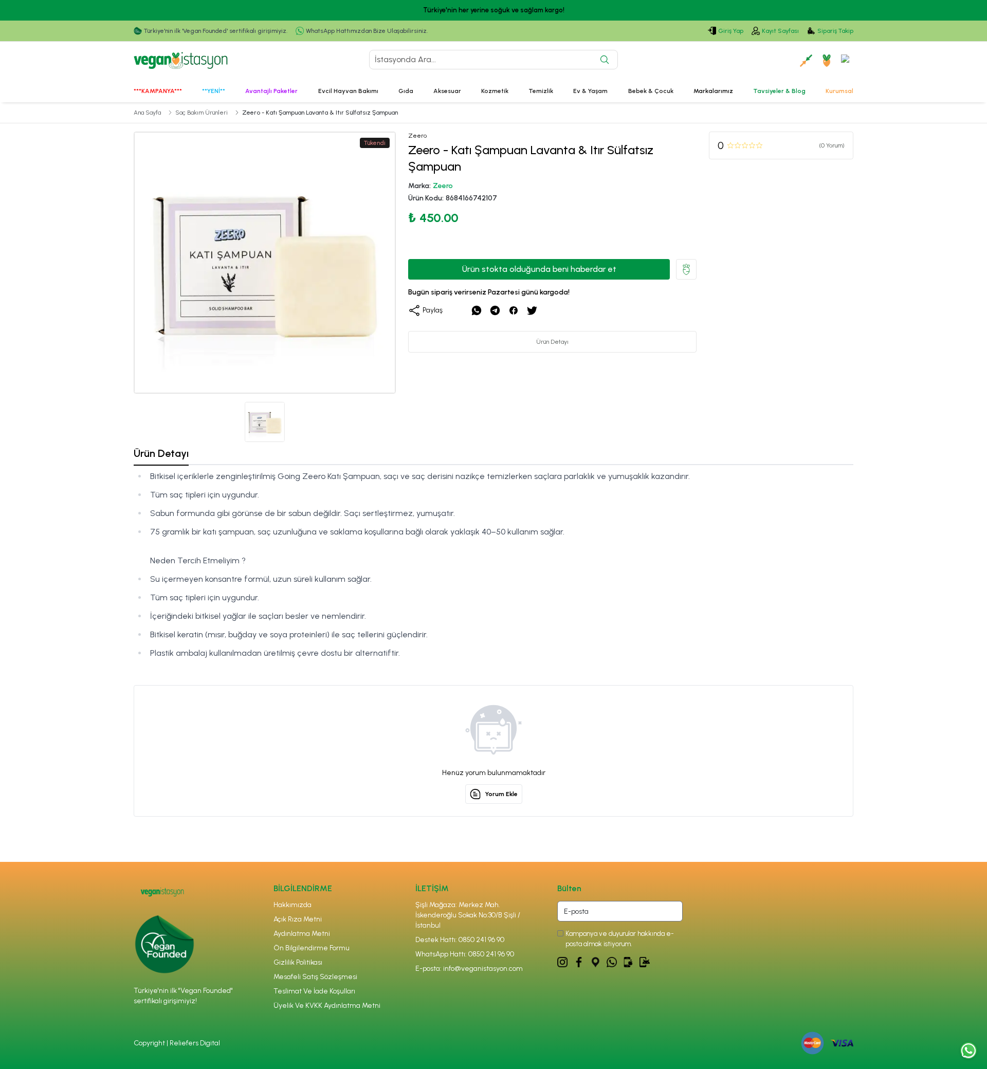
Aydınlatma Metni (301, 933)
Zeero (443, 185)
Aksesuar (447, 91)
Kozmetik (494, 91)
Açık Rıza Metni (297, 919)
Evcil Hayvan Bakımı (348, 91)
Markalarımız (713, 91)
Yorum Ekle (501, 794)
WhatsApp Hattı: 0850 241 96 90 (464, 954)
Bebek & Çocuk (650, 91)
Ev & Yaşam (590, 91)
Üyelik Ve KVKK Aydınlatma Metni (326, 1005)
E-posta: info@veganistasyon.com (469, 968)
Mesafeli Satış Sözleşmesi (315, 976)
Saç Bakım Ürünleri (201, 112)
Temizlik (540, 91)
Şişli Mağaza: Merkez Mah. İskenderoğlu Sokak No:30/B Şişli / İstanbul (467, 915)
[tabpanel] (493, 564)
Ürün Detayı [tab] (161, 453)
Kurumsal (839, 91)
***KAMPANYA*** (158, 91)
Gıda (405, 91)
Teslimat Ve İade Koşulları (314, 991)
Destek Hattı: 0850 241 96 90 (459, 939)
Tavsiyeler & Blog (779, 91)
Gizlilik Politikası (297, 962)
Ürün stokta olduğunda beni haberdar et (539, 269)
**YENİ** (213, 91)
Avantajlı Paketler (271, 91)
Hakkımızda (292, 904)
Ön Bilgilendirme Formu (311, 948)
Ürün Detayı (552, 341)
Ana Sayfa (147, 112)
